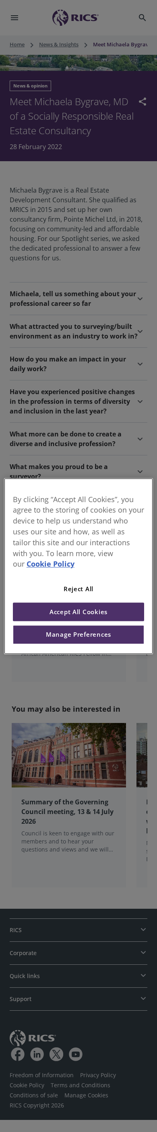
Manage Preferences (78, 635)
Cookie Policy (50, 564)
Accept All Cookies (78, 612)
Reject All (78, 589)
